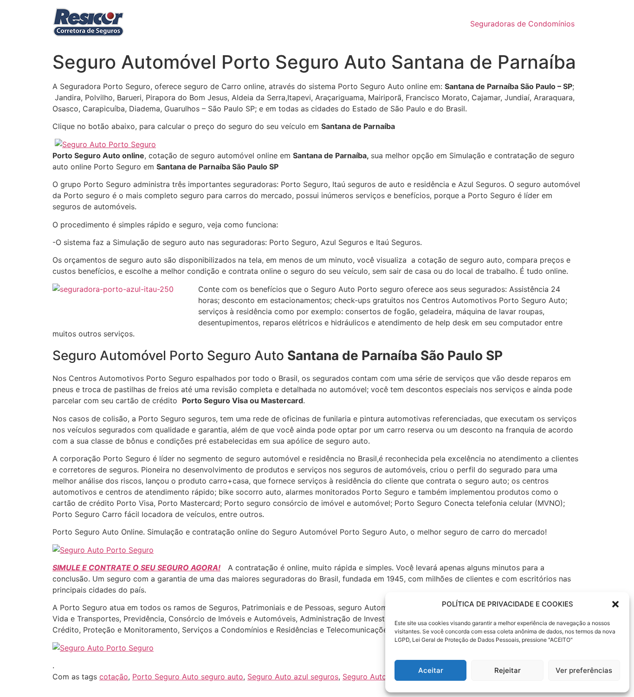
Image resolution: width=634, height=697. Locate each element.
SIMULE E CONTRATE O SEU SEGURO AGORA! (136, 567)
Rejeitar (507, 670)
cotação (113, 676)
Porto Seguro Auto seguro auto (187, 676)
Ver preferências (584, 670)
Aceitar (430, 670)
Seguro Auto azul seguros (292, 676)
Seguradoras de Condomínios (522, 23)
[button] (615, 604)
